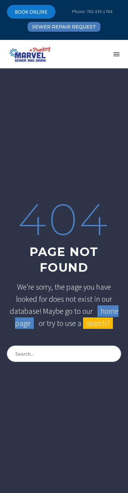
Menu (116, 54)
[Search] (113, 354)
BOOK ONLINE (31, 11)
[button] (83, 54)
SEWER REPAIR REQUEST (64, 27)
